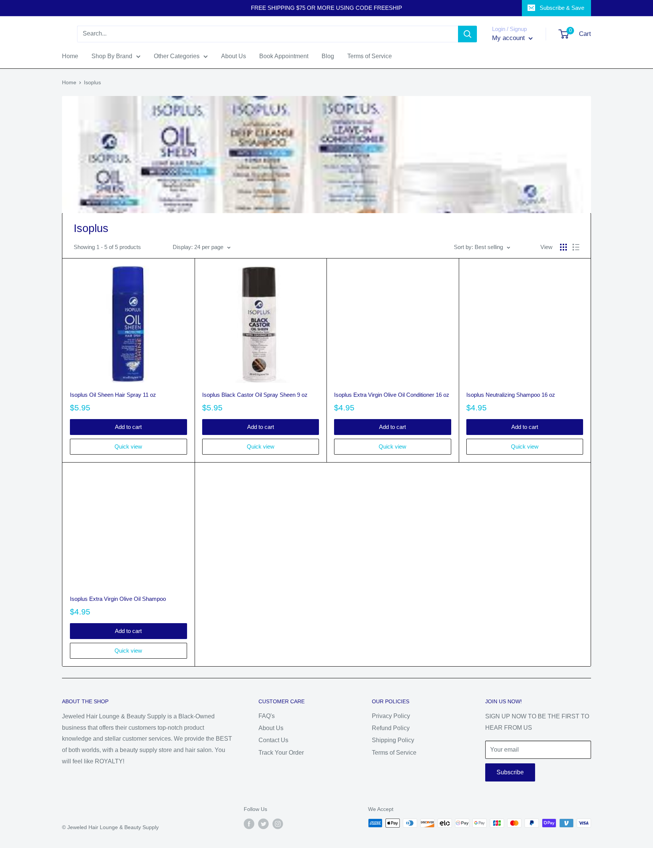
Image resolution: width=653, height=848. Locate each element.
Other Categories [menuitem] (177, 56)
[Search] (467, 34)
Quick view (128, 446)
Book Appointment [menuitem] (283, 56)
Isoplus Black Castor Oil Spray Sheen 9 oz (255, 395)
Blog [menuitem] (328, 56)
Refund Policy (391, 728)
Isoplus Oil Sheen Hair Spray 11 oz (113, 395)
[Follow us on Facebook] (249, 824)
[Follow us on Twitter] (263, 824)
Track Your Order (281, 752)
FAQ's (266, 716)
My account (509, 38)
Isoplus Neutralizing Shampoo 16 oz (510, 395)
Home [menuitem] (70, 56)
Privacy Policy (391, 716)
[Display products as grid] (563, 247)
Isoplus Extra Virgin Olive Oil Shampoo (118, 599)
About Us (270, 728)
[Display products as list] (576, 247)
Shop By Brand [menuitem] (111, 56)
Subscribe (510, 772)
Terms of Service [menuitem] (369, 56)
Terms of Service (394, 752)
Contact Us (273, 740)
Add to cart (128, 427)
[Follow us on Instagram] (277, 824)
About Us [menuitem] (233, 56)
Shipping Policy (393, 740)
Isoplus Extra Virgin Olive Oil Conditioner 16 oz (391, 395)
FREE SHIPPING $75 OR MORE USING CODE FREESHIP (326, 8)
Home (69, 82)
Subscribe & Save (562, 8)
